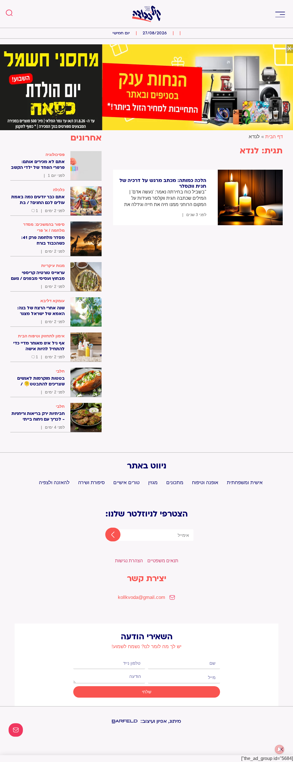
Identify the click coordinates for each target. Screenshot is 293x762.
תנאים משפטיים (162, 560)
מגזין (153, 482)
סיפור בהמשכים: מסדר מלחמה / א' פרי (44, 227)
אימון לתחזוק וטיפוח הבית (41, 336)
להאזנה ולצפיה (54, 482)
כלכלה (59, 189)
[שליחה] (108, 535)
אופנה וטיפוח (205, 482)
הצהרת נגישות (129, 560)
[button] (280, 14)
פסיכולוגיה (55, 154)
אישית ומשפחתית (245, 482)
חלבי (60, 371)
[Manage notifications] (279, 749)
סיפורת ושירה (91, 482)
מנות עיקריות (53, 265)
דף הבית (274, 136)
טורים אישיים (126, 482)
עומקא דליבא (52, 300)
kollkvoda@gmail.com (141, 597)
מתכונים (174, 482)
